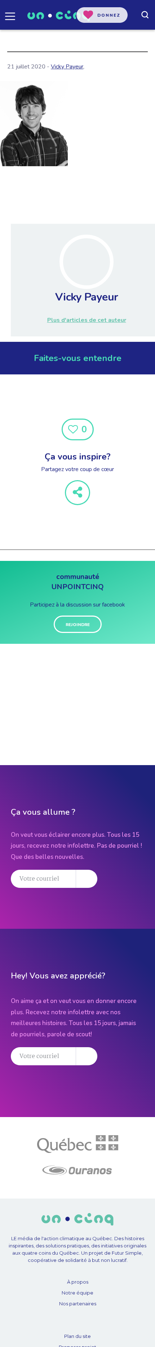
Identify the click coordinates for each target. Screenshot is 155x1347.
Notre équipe (77, 1293)
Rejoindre (78, 625)
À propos (77, 1282)
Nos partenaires (77, 1303)
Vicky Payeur (67, 67)
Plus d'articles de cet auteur (86, 320)
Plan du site (77, 1336)
